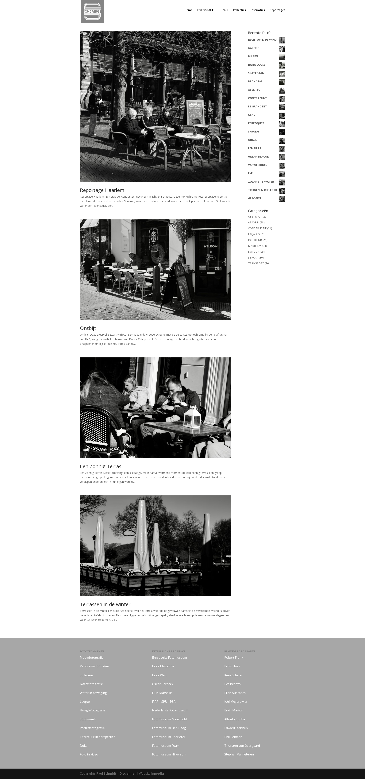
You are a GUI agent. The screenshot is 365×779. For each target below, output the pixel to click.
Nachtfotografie (91, 684)
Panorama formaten (94, 666)
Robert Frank (233, 657)
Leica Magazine (163, 666)
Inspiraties (258, 10)
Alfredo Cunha (234, 719)
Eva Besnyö (232, 684)
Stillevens (86, 675)
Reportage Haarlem (102, 190)
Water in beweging (93, 693)
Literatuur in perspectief (97, 737)
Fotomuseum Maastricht (169, 719)
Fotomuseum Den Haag (169, 728)
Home (188, 10)
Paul (225, 10)
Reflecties (239, 10)
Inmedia (157, 773)
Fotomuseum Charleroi (168, 737)
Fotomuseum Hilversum (169, 754)
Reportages (277, 10)
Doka (83, 746)
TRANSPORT (256, 263)
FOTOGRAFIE (205, 10)
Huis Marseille (162, 693)
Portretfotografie (92, 728)
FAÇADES (254, 234)
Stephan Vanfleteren (239, 754)
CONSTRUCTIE (257, 228)
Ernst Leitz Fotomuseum (169, 657)
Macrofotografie (91, 657)
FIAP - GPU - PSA (163, 701)
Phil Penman (233, 737)
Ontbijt (88, 328)
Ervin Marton (233, 710)
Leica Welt (159, 675)
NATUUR (253, 251)
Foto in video (89, 754)
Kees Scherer (233, 675)
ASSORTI (253, 222)
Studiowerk (88, 719)
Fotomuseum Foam (165, 746)
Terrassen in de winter (105, 604)
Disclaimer (128, 773)
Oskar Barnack (162, 684)
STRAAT (253, 257)
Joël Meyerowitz (235, 701)
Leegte (85, 701)
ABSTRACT (255, 216)
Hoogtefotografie (92, 710)
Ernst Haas (232, 666)
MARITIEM (254, 246)
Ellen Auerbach (235, 693)
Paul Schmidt (106, 773)
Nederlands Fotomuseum (170, 710)
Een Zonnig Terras (100, 466)
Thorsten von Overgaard (242, 746)
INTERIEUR (255, 240)
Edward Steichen (236, 728)
